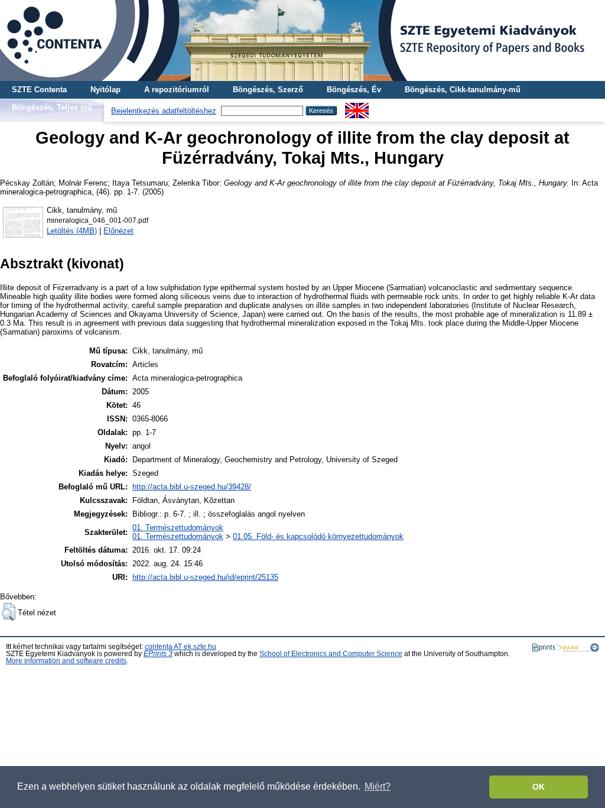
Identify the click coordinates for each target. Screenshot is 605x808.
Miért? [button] (378, 786)
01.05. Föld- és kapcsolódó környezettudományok (318, 536)
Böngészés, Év (354, 89)
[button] (8, 612)
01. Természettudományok (177, 527)
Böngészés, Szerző (268, 89)
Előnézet (118, 230)
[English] (357, 107)
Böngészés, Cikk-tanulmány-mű (463, 89)
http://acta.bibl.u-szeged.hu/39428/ (191, 486)
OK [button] (538, 786)
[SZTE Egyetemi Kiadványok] (302, 40)
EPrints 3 (158, 653)
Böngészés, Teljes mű (52, 107)
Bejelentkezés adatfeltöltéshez (163, 110)
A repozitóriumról (176, 89)
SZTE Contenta (39, 89)
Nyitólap (105, 89)
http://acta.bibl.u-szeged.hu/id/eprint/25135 (205, 577)
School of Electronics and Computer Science (330, 653)
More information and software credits (66, 660)
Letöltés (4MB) (72, 230)
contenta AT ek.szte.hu (180, 646)
